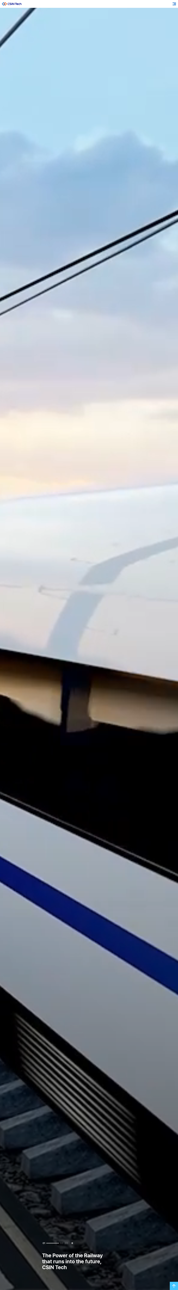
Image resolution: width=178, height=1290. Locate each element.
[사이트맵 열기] (174, 4)
